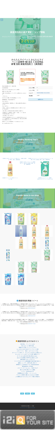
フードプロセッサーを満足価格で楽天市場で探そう (27, 361)
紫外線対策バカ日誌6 (27, 366)
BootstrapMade (32, 407)
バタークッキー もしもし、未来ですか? (27, 368)
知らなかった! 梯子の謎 (27, 346)
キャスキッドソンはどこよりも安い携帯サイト (27, 354)
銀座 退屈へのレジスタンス (27, 359)
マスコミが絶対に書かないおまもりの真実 (27, 375)
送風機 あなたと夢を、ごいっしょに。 (28, 373)
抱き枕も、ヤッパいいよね (28, 344)
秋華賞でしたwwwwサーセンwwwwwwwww (27, 364)
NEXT (33, 393)
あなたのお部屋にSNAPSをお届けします (27, 357)
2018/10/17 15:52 (31, 323)
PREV (22, 393)
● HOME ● (27, 393)
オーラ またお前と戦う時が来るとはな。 (27, 356)
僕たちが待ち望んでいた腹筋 (27, 369)
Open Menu (2, 20)
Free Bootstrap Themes (24, 407)
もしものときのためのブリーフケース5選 (27, 349)
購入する (41, 99)
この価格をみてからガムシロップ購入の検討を (27, 376)
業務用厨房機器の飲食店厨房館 (43, 92)
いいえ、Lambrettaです (27, 371)
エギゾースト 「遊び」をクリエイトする (27, 351)
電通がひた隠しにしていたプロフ (27, 347)
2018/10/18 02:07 (31, 308)
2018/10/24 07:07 (31, 315)
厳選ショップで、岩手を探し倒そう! (27, 363)
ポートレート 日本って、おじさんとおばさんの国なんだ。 (27, 352)
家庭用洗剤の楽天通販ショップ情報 (27, 32)
